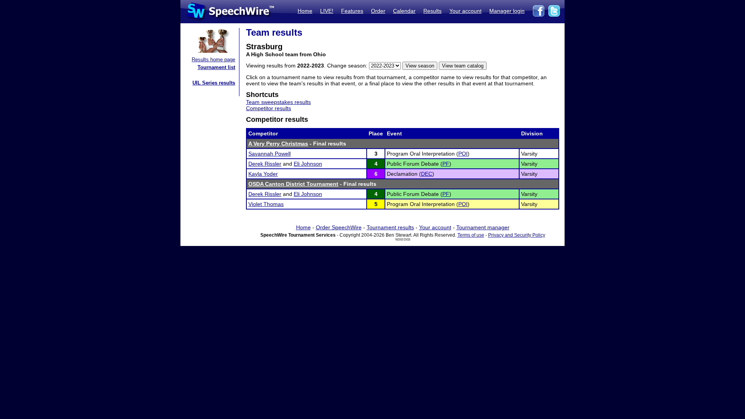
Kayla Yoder (263, 174)
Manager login (507, 11)
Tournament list (216, 67)
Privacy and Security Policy (516, 235)
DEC (426, 174)
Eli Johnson (308, 164)
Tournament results (390, 227)
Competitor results (268, 108)
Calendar (404, 11)
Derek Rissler (264, 164)
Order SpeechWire (339, 227)
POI (463, 154)
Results (432, 11)
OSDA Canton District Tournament (293, 184)
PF (445, 164)
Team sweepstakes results (278, 102)
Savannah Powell (269, 154)
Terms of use (470, 235)
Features (352, 11)
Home (305, 11)
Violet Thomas (266, 204)
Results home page (213, 59)
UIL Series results (213, 83)
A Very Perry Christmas (278, 143)
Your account (465, 11)
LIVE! (326, 11)
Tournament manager (482, 227)
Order (378, 11)
